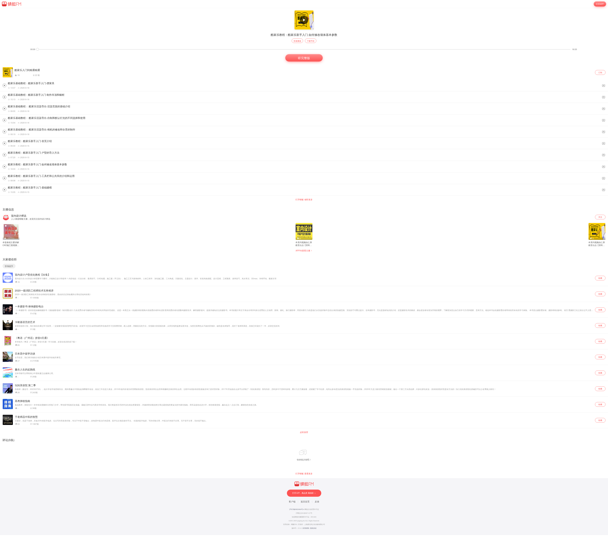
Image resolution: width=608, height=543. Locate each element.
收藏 (600, 278)
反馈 (317, 502)
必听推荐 (304, 432)
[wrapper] (304, 271)
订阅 (600, 72)
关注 (600, 217)
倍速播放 (297, 40)
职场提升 (9, 266)
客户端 (292, 502)
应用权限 (306, 528)
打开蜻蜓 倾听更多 (304, 199)
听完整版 (304, 58)
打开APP (600, 4)
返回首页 (305, 502)
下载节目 (310, 40)
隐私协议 (313, 528)
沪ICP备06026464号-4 (296, 509)
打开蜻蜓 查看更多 (304, 473)
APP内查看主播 (303, 250)
